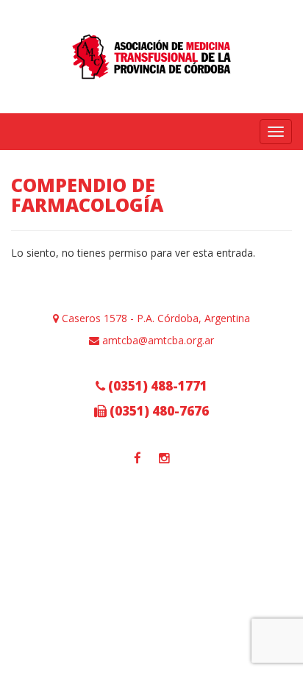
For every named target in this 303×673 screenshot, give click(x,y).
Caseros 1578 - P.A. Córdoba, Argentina (154, 318)
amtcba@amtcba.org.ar (156, 340)
